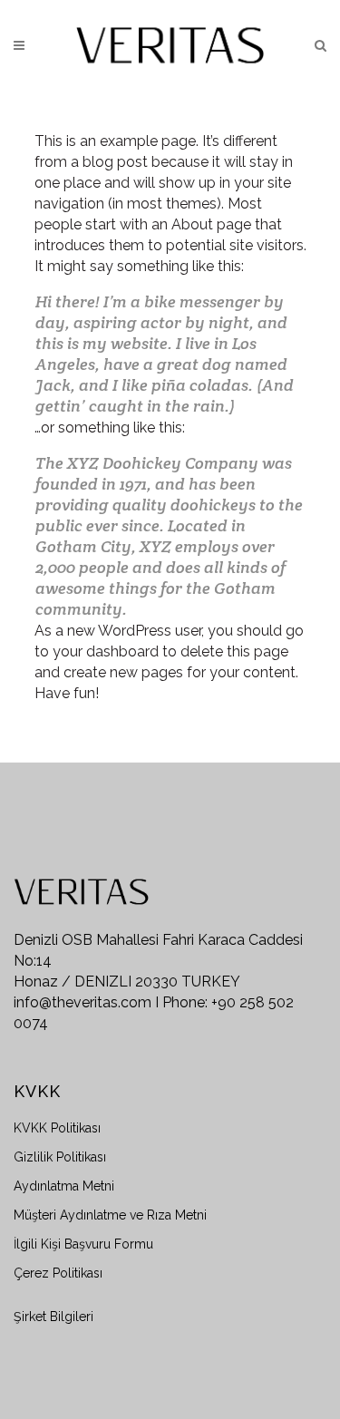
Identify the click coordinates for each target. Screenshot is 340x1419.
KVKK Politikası (57, 1128)
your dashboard (106, 651)
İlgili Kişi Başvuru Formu (83, 1244)
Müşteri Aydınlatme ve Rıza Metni (110, 1215)
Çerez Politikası (58, 1273)
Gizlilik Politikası (60, 1157)
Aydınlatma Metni (64, 1186)
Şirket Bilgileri (53, 1316)
